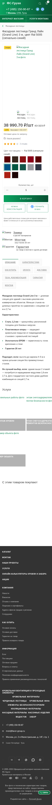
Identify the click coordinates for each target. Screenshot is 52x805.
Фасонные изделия (39, 713)
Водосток (21, 717)
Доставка (42, 270)
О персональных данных (12, 671)
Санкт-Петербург (13, 743)
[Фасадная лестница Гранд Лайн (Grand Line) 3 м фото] (26, 77)
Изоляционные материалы (26, 709)
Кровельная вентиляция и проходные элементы (23, 692)
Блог (4, 654)
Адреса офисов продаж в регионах (17, 610)
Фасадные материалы (14, 713)
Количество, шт (26, 185)
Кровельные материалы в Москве (16, 775)
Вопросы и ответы (9, 667)
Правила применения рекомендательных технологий (24, 679)
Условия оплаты (9, 628)
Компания (7, 588)
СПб (19, 13)
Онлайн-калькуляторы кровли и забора (24, 574)
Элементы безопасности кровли (26, 705)
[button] (7, 190)
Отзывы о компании (10, 602)
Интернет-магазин (13, 19)
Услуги (6, 568)
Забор (33, 717)
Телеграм (19, 760)
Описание (10, 262)
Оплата (26, 270)
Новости (5, 593)
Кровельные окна (40, 701)
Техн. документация (15, 278)
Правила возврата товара (13, 640)
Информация (9, 649)
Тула (24, 13)
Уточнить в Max (39, 208)
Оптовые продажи (9, 663)
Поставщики (7, 658)
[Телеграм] (37, 9)
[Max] (42, 9)
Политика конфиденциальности (15, 675)
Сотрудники (7, 614)
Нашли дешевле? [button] (14, 138)
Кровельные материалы (26, 697)
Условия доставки (9, 632)
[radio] (7, 159)
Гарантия (38, 278)
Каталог (6, 552)
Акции (5, 579)
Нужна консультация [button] (14, 208)
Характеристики (30, 262)
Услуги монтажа (39, 19)
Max (33, 760)
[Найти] (39, 3)
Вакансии (6, 597)
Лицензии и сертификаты (12, 606)
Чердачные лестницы (14, 701)
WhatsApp (26, 760)
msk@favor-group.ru (15, 731)
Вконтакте (12, 760)
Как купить (10, 270)
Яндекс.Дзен (40, 760)
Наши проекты (10, 563)
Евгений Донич (35, 799)
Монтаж (9, 285)
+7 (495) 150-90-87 (18, 9)
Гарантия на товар (9, 636)
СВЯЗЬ (45, 792)
